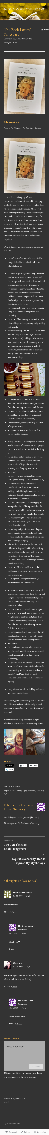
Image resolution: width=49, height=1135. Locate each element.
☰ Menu (45, 29)
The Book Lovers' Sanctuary (17, 32)
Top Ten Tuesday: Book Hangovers (15, 845)
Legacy (24, 790)
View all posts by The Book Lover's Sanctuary (21, 823)
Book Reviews (15, 786)
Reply (28, 896)
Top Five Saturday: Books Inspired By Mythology (28, 859)
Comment (35, 1066)
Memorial (32, 790)
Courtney (17, 963)
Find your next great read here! (14, 1098)
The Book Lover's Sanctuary (32, 128)
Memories (40, 790)
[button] (13, 742)
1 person (14, 912)
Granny (19, 790)
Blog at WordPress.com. (11, 1123)
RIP (5, 794)
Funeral (12, 790)
